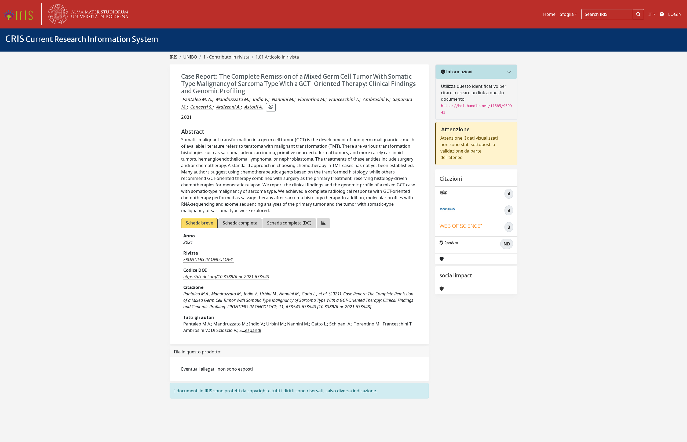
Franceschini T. (344, 99)
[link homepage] (20, 14)
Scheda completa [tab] (240, 223)
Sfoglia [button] (567, 14)
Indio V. (260, 99)
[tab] (323, 223)
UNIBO (190, 57)
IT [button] (650, 14)
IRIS (173, 57)
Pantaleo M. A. (197, 99)
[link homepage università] (87, 14)
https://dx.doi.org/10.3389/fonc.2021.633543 (226, 277)
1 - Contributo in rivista (226, 57)
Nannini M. (283, 99)
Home (549, 14)
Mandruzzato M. (232, 99)
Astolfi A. (253, 107)
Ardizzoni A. (228, 107)
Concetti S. (201, 107)
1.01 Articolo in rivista (277, 57)
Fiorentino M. (311, 99)
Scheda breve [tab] (199, 223)
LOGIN (675, 14)
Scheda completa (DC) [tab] (289, 223)
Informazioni (458, 71)
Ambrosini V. (376, 99)
